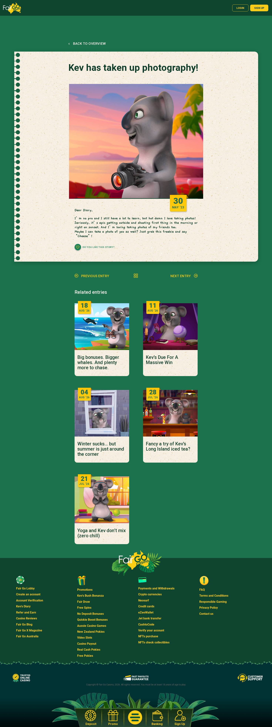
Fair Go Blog (24, 624)
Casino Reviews (26, 618)
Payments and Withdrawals (156, 588)
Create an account (28, 594)
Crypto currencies (150, 594)
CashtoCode (146, 624)
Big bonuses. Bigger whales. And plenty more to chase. (98, 362)
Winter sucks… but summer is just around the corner (100, 449)
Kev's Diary (23, 606)
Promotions (85, 589)
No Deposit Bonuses (90, 614)
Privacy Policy (208, 607)
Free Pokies (85, 655)
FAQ (202, 589)
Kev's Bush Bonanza (90, 595)
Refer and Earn (26, 612)
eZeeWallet (145, 612)
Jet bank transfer (149, 618)
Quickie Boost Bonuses (92, 619)
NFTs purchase (148, 636)
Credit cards (146, 606)
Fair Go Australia (27, 636)
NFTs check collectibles (153, 642)
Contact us (206, 614)
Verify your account (151, 630)
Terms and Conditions (213, 595)
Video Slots (84, 637)
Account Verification (29, 600)
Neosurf (143, 600)
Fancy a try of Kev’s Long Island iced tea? (168, 446)
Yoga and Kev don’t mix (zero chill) (101, 533)
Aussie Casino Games (91, 626)
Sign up (259, 7)
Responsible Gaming (213, 601)
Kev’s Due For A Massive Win (162, 360)
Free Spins (84, 607)
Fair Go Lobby (25, 588)
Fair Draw (83, 601)
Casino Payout (86, 643)
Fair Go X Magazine (29, 630)
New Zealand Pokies (91, 631)
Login (240, 7)
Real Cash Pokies (88, 649)
